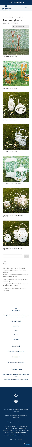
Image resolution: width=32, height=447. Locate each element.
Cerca (26, 256)
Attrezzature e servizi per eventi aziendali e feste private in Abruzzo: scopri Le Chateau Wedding (14, 270)
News (4, 264)
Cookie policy (16, 409)
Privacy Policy (8, 409)
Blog (4, 261)
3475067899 (17, 357)
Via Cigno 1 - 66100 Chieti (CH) (16, 351)
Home (4, 17)
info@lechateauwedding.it (17, 362)
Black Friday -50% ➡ (16, 2)
